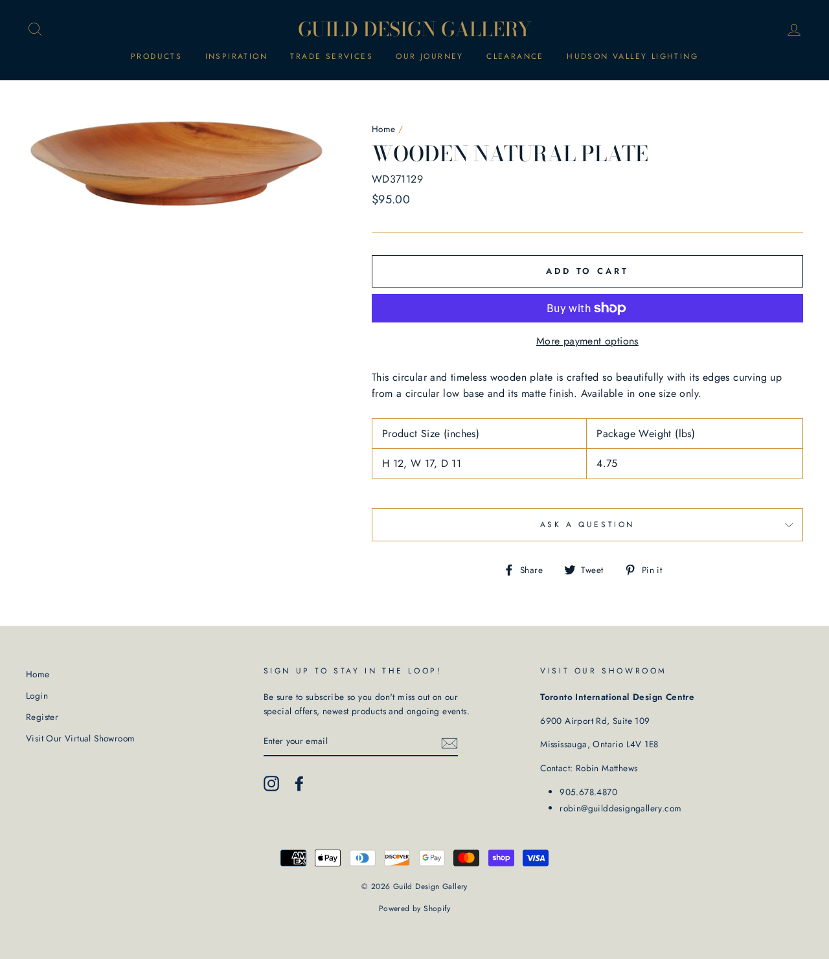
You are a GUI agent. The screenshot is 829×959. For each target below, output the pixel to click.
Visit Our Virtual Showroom (80, 738)
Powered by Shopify (414, 908)
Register (42, 716)
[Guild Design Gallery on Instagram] (271, 783)
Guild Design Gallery (415, 29)
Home (384, 128)
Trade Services (331, 56)
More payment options (587, 340)
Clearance (515, 56)
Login (37, 695)
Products (156, 56)
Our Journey (429, 56)
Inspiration (236, 56)
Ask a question (587, 524)
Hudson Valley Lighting (632, 56)
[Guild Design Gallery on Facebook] (299, 783)
